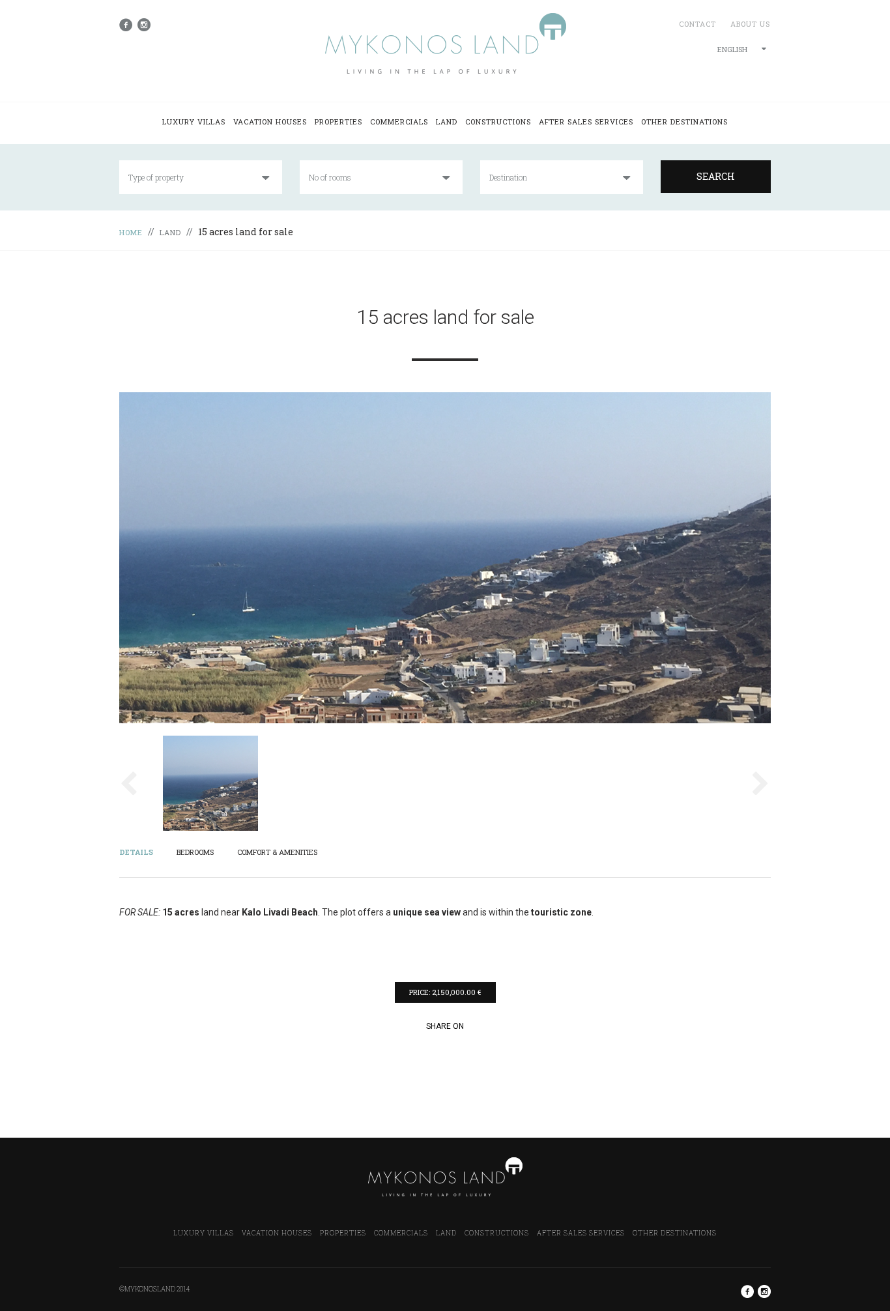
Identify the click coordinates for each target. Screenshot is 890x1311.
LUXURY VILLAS (193, 121)
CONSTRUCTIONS (498, 121)
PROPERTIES (338, 121)
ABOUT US (750, 24)
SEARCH (715, 176)
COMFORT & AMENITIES (277, 852)
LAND (446, 121)
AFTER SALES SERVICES (586, 121)
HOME (131, 232)
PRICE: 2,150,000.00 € (445, 992)
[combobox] (741, 49)
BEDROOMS (195, 852)
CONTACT (697, 24)
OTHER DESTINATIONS (684, 121)
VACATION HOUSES (270, 121)
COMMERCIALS (399, 121)
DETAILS (136, 852)
